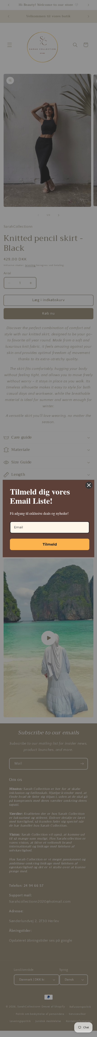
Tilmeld (50, 544)
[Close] (88, 485)
